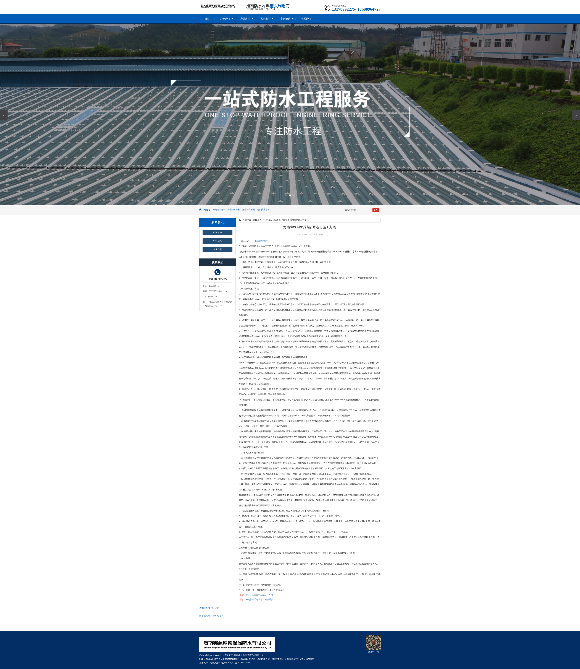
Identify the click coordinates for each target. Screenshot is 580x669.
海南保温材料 (293, 659)
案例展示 (265, 18)
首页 (207, 18)
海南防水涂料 (278, 659)
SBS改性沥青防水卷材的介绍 (259, 595)
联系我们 (306, 18)
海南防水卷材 (261, 241)
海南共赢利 (215, 663)
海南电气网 (204, 616)
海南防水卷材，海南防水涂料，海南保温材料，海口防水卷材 (241, 209)
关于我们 (225, 18)
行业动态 (217, 241)
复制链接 (228, 655)
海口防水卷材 (307, 659)
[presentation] (4, 115)
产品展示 (245, 18)
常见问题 (217, 249)
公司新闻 (217, 232)
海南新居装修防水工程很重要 (259, 599)
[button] (286, 195)
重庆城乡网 (218, 616)
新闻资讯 (285, 18)
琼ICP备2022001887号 (240, 663)
